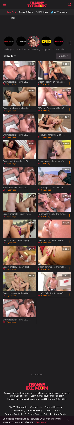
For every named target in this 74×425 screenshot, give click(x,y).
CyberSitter (61, 399)
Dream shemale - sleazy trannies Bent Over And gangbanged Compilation (17, 214)
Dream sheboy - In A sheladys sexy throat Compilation (52, 82)
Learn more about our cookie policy (47, 395)
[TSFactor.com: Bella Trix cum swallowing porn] (54, 205)
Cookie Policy (18, 410)
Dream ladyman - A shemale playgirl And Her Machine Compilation (52, 267)
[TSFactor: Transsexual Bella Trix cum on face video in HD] (54, 99)
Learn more (42, 421)
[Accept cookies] (68, 420)
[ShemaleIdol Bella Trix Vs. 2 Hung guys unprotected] (19, 179)
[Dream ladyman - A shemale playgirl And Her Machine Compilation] (54, 258)
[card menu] (35, 83)
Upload (48, 410)
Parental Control (13, 414)
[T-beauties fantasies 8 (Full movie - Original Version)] (54, 126)
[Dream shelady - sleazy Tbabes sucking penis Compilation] (19, 258)
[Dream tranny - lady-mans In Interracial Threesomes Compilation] (54, 152)
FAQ (57, 410)
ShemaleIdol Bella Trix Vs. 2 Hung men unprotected (16, 320)
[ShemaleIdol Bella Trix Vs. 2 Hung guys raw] (19, 73)
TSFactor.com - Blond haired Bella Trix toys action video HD (51, 241)
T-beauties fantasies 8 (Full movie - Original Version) (51, 135)
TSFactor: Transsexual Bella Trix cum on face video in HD (51, 108)
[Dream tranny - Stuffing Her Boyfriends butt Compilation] (19, 284)
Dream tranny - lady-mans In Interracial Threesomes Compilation (52, 161)
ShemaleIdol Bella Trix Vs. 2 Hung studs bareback (16, 135)
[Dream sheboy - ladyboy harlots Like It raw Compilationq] (19, 99)
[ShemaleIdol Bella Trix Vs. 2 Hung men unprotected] (19, 311)
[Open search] (69, 4)
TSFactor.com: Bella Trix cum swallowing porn (51, 214)
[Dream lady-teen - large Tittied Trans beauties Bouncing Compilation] (19, 152)
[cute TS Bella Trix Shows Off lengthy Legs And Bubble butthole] (54, 284)
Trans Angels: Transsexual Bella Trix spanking (52, 188)
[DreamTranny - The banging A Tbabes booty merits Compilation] (19, 232)
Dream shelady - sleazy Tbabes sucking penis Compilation (17, 267)
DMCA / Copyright (18, 407)
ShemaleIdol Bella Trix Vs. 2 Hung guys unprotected (16, 188)
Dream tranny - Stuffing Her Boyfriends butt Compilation (17, 293)
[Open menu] (4, 4)
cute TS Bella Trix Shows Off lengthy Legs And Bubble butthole (52, 293)
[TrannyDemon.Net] (36, 4)
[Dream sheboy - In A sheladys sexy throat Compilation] (54, 73)
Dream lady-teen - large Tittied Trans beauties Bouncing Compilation (16, 161)
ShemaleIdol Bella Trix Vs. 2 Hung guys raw (16, 82)
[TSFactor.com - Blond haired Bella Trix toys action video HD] (54, 232)
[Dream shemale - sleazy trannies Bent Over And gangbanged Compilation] (19, 205)
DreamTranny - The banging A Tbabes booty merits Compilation (17, 241)
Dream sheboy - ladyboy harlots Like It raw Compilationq (17, 108)
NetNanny (50, 399)
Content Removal (53, 407)
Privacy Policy (35, 410)
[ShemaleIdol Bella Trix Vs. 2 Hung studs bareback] (19, 126)
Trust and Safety (58, 414)
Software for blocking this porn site (24, 399)
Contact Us (35, 407)
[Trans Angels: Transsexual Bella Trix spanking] (54, 179)
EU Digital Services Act (36, 414)
